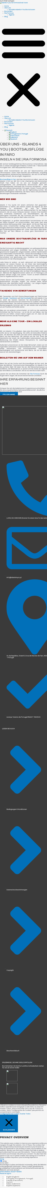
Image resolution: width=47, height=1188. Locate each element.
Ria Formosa (9, 13)
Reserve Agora (5, 1173)
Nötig (5, 1161)
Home (6, 6)
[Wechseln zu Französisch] (14, 135)
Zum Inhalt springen (7, 1)
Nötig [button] (2, 1159)
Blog (6, 16)
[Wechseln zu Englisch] (13, 132)
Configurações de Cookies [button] (9, 1114)
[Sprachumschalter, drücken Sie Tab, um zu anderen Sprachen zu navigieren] (8, 130)
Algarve (11, 15)
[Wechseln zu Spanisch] (13, 139)
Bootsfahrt (8, 11)
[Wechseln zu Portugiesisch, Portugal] (18, 134)
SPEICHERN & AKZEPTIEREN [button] (11, 1172)
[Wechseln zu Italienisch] (13, 137)
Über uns (7, 8)
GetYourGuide (26, 298)
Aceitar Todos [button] (25, 1114)
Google (5, 298)
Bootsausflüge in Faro (8, 179)
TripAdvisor (13, 298)
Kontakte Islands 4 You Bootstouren (22, 9)
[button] (23, 66)
